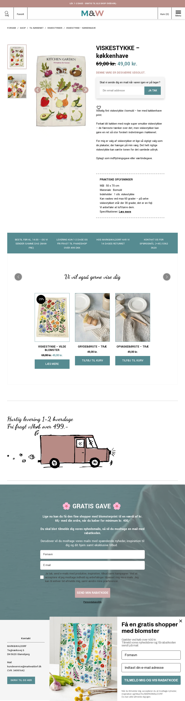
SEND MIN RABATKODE (92, 593)
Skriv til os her (21, 680)
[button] (97, 106)
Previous (37, 90)
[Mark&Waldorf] (92, 13)
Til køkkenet (36, 28)
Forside (11, 28)
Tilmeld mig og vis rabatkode (151, 680)
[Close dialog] (181, 621)
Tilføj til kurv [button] (92, 360)
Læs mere (125, 212)
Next (85, 90)
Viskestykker (54, 28)
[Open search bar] (6, 12)
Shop (23, 28)
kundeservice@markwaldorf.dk (24, 666)
